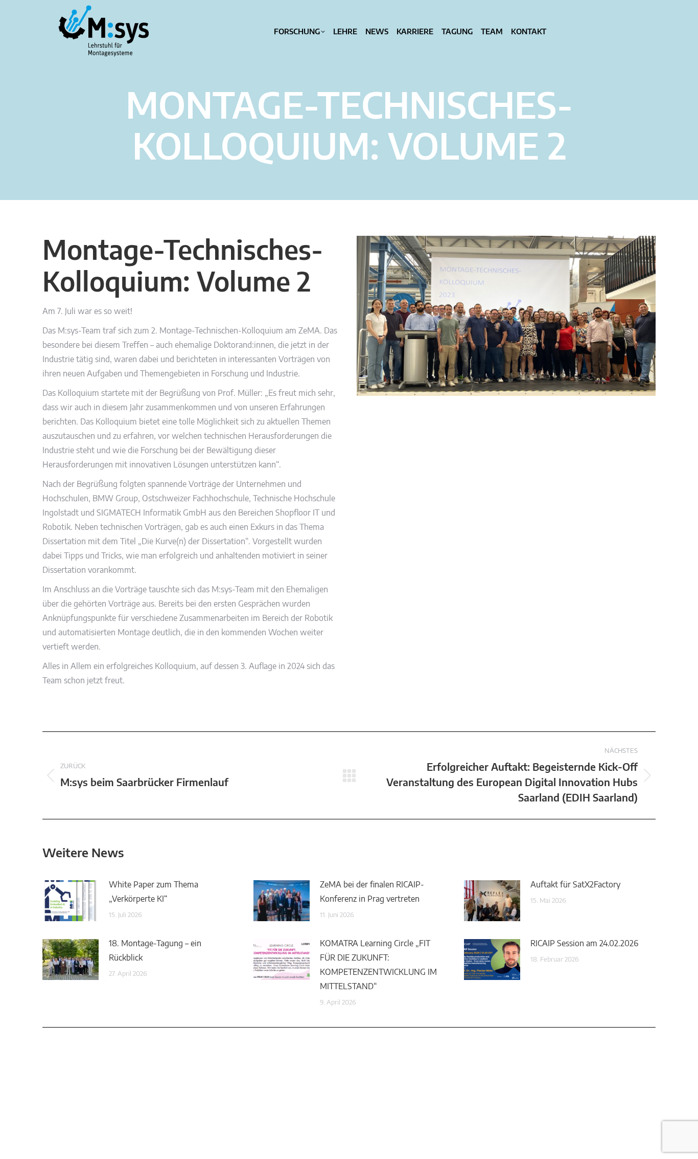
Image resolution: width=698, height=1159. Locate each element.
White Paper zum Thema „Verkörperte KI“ (153, 892)
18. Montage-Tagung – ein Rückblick (155, 951)
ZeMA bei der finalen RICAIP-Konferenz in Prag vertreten (372, 892)
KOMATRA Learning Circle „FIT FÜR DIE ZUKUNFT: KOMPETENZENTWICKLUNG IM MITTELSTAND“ (378, 965)
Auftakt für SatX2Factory (575, 885)
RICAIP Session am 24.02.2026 (584, 944)
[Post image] (70, 900)
